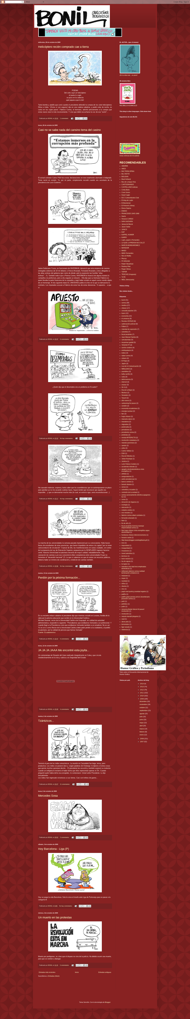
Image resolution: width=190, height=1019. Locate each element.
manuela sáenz (126, 419)
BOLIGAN (124, 177)
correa (123, 303)
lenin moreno (126, 559)
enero (142, 735)
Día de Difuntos (126, 456)
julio (141, 717)
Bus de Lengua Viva (128, 182)
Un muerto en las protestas (55, 917)
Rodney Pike (126, 266)
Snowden (124, 395)
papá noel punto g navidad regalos (133, 591)
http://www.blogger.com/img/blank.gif (134, 540)
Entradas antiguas (104, 972)
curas (123, 499)
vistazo (123, 358)
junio (141, 720)
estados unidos (126, 510)
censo (123, 487)
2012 (142, 690)
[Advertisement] (53, 985)
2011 (142, 693)
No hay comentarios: (66, 438)
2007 (142, 742)
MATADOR (125, 248)
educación (125, 507)
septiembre (144, 710)
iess (122, 543)
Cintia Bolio (125, 190)
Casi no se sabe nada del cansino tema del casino (69, 129)
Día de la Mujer (126, 390)
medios (124, 305)
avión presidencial (127, 479)
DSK (123, 453)
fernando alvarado (127, 518)
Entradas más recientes (47, 972)
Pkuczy (124, 258)
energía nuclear (127, 411)
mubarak (124, 576)
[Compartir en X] (81, 118)
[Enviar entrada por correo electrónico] (72, 118)
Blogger (107, 1002)
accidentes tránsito (128, 467)
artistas (124, 474)
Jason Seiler (125, 227)
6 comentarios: (65, 339)
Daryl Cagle (125, 195)
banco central (126, 482)
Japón (123, 363)
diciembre (143, 701)
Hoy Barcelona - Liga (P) (53, 848)
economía (124, 316)
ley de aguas (126, 561)
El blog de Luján (127, 200)
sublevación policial (128, 324)
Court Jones (125, 192)
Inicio (77, 972)
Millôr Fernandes (127, 253)
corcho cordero (126, 348)
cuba (123, 377)
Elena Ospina (126, 208)
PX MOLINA (125, 261)
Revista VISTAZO (127, 321)
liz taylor (124, 564)
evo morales (125, 513)
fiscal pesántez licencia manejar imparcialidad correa (132, 527)
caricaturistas (126, 340)
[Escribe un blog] (78, 118)
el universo (125, 318)
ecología (124, 505)
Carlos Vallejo (126, 451)
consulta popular (127, 311)
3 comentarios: (65, 965)
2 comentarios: (65, 837)
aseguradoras (126, 476)
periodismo (125, 430)
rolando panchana (127, 443)
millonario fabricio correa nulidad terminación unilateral (133, 572)
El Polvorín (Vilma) (128, 206)
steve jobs (125, 622)
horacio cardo (126, 537)
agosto (142, 714)
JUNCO (124, 229)
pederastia (125, 427)
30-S (123, 387)
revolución (125, 614)
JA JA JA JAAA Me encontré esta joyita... (63, 650)
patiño (123, 594)
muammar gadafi (127, 342)
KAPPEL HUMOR (127, 235)
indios (123, 353)
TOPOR (124, 272)
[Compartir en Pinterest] (86, 118)
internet (124, 382)
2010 (142, 696)
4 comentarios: (65, 709)
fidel (122, 520)
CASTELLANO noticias (129, 187)
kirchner (124, 556)
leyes (123, 313)
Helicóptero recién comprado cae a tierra (63, 46)
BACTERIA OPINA (127, 171)
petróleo (124, 604)
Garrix (123, 216)
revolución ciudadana (129, 440)
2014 (142, 684)
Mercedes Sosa (48, 795)
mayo (142, 723)
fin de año (124, 523)
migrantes (124, 424)
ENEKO (124, 211)
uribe (123, 448)
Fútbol (123, 326)
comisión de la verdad (129, 492)
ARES (123, 169)
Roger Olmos (126, 269)
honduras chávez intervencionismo (133, 535)
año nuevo (125, 400)
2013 (142, 687)
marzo (142, 729)
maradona (125, 422)
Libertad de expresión (129, 329)
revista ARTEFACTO (128, 438)
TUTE (123, 277)
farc (122, 414)
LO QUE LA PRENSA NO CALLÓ (133, 243)
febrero (142, 732)
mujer (123, 578)
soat (122, 619)
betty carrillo (125, 374)
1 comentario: (64, 118)
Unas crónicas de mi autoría (129, 156)
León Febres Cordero (129, 464)
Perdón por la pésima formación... (59, 577)
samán (123, 445)
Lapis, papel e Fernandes (130, 240)
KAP (123, 232)
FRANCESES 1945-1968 (130, 213)
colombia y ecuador (128, 490)
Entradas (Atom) (53, 976)
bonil (123, 300)
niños (123, 584)
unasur (123, 385)
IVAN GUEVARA (127, 221)
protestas (124, 435)
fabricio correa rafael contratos (132, 515)
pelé (123, 601)
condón (124, 406)
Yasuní (123, 398)
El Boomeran (126, 203)
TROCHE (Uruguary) (128, 274)
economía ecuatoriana (129, 408)
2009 (142, 699)
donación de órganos (128, 502)
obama (123, 586)
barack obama (126, 484)
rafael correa (125, 356)
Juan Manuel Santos (128, 337)
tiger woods (125, 627)
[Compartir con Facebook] (83, 118)
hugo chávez (126, 416)
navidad (124, 581)
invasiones (125, 551)
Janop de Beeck (127, 224)
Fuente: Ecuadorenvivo (46, 632)
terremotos (125, 624)
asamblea (124, 371)
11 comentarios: (65, 784)
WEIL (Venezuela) (127, 280)
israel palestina (126, 553)
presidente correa (127, 432)
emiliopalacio (126, 350)
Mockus (124, 393)
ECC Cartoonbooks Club (130, 198)
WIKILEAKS (125, 369)
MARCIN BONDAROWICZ (130, 245)
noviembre (143, 704)
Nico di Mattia (126, 256)
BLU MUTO (125, 174)
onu (122, 589)
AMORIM (124, 166)
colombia (124, 332)
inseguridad (125, 548)
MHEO (123, 251)
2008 (142, 739)
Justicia (124, 461)
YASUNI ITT (125, 345)
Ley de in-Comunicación (130, 366)
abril (141, 726)
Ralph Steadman (127, 264)
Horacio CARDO (127, 219)
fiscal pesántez (126, 334)
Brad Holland (126, 179)
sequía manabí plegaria (129, 616)
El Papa (124, 361)
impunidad (125, 545)
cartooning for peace (128, 403)
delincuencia (126, 379)
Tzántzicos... (46, 720)
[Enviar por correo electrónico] (76, 118)
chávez (124, 308)
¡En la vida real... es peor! (128, 75)
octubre (142, 707)
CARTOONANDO (127, 184)
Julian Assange (126, 459)
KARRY (124, 237)
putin (123, 606)
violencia (124, 630)
